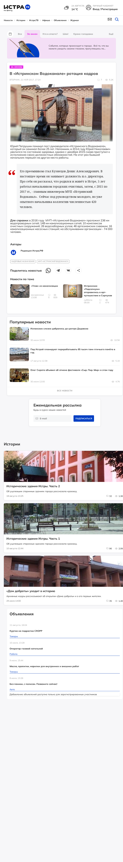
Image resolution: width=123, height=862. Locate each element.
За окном (32, 34)
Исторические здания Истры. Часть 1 (33, 538)
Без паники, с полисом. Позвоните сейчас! (33, 684)
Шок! (65, 34)
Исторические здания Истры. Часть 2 (33, 486)
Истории (20, 20)
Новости (8, 20)
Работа (13, 654)
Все (20, 34)
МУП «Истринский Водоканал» (53, 261)
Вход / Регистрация (105, 9)
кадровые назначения (23, 261)
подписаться (83, 418)
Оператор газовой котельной (26, 648)
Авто (12, 689)
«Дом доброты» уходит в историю (30, 591)
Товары (14, 636)
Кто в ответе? (50, 34)
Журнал (74, 20)
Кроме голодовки (83, 34)
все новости (64, 390)
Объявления (60, 20)
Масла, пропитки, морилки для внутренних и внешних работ (44, 666)
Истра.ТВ (33, 20)
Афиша (46, 20)
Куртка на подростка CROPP (26, 630)
